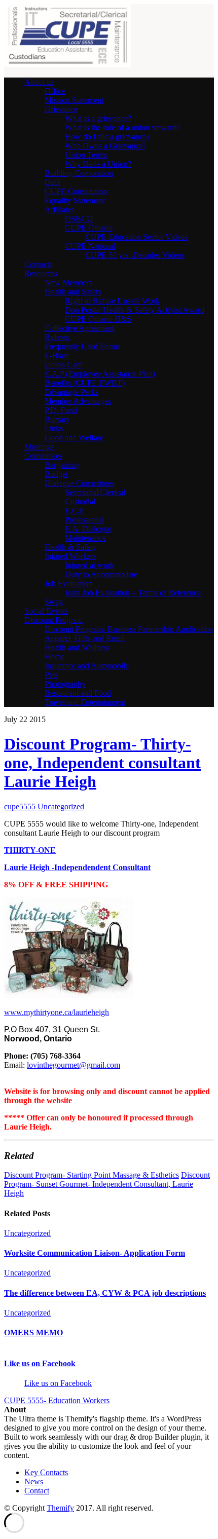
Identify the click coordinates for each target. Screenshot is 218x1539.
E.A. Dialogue (88, 528)
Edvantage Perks (71, 392)
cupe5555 (19, 806)
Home (54, 656)
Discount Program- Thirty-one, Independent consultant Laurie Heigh (102, 763)
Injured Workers (70, 556)
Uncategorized (61, 806)
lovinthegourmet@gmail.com (73, 1065)
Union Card (64, 364)
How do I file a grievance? (107, 136)
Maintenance (85, 538)
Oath (52, 182)
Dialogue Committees (79, 483)
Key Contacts (46, 1472)
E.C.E (75, 510)
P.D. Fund (61, 410)
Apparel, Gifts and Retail (85, 638)
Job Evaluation (68, 583)
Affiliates (59, 209)
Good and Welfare (74, 437)
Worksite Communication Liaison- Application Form (94, 1253)
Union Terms (86, 155)
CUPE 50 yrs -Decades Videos (135, 255)
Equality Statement (75, 200)
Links (54, 428)
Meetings (39, 446)
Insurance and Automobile (87, 665)
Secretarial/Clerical (95, 492)
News (33, 1481)
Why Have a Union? (98, 164)
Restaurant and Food (78, 693)
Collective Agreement (79, 328)
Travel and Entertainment (85, 702)
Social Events (46, 611)
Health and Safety (73, 291)
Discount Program (53, 620)
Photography (65, 684)
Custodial (80, 501)
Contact (36, 1490)
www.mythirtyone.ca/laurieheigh (56, 1012)
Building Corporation (79, 173)
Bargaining (62, 465)
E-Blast (56, 355)
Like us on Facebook (40, 1363)
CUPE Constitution (76, 191)
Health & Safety (70, 547)
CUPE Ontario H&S (98, 319)
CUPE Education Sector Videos (136, 237)
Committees (43, 456)
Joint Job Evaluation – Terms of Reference (133, 592)
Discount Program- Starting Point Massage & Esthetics (91, 1175)
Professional (84, 519)
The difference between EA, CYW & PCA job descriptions (105, 1293)
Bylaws (57, 337)
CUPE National (90, 246)
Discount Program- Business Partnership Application (129, 629)
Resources (40, 273)
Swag (54, 601)
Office (55, 91)
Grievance (61, 109)
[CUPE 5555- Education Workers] (67, 64)
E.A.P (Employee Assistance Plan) (100, 373)
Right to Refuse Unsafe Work (112, 300)
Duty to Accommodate (101, 574)
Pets (51, 674)
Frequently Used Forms (82, 346)
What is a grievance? (98, 118)
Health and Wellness (77, 647)
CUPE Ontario (89, 227)
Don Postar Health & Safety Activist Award (134, 310)
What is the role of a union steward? (122, 127)
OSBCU (79, 218)
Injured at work (89, 565)
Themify (60, 1508)
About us (39, 82)
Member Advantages (78, 401)
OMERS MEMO (33, 1332)
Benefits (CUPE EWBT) (85, 383)
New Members (68, 282)
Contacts (38, 264)
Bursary (57, 419)
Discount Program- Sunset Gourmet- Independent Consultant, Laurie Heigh (107, 1184)
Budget (56, 474)
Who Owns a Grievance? (105, 145)
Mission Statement (74, 100)
